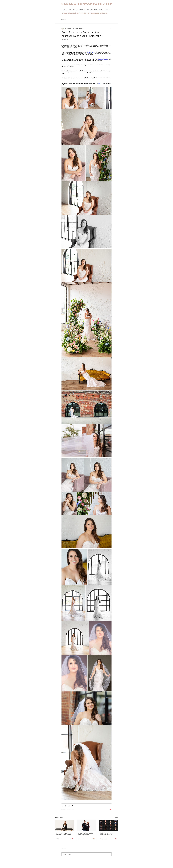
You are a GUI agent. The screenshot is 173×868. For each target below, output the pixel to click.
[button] (116, 19)
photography (63, 19)
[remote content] (86, 421)
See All (116, 817)
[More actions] (111, 28)
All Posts (56, 19)
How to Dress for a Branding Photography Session (85, 834)
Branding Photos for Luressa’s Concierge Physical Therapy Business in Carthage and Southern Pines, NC (64, 834)
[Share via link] (72, 805)
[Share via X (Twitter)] (65, 805)
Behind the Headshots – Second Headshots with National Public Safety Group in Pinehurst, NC (108, 834)
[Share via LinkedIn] (68, 805)
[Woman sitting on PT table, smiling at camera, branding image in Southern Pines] (64, 825)
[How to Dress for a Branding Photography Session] (86, 825)
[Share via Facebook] (62, 805)
